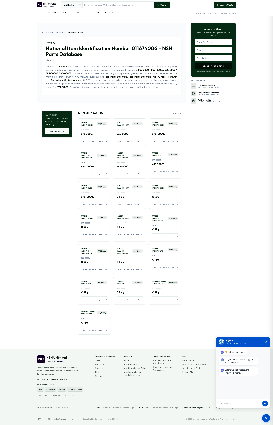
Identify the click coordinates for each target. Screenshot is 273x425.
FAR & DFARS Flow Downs (194, 364)
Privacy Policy (130, 360)
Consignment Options (192, 368)
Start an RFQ (55, 131)
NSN (52, 32)
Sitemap (99, 376)
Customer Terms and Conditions (163, 368)
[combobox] (118, 5)
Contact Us (110, 13)
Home (41, 13)
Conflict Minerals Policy (135, 368)
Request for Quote (213, 66)
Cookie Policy (130, 364)
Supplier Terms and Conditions (162, 361)
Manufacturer (83, 13)
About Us (52, 13)
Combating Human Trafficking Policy (132, 373)
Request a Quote (225, 5)
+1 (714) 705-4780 (44, 419)
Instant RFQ (188, 372)
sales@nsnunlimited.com (65, 419)
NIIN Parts (61, 32)
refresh (265, 342)
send (265, 403)
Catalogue (66, 13)
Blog (99, 13)
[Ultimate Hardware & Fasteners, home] (46, 4)
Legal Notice (188, 360)
